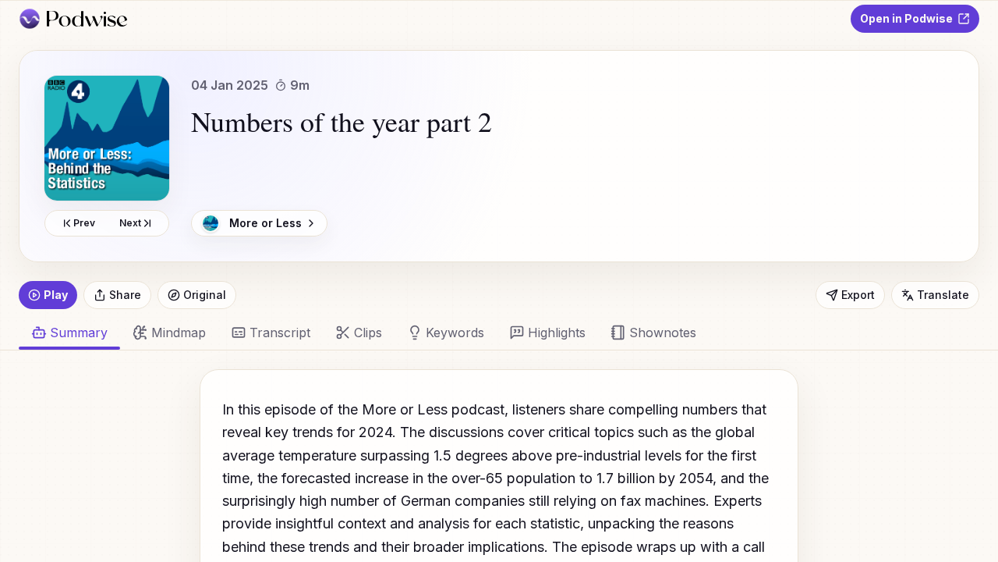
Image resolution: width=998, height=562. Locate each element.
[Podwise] (73, 19)
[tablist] (489, 332)
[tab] (169, 332)
